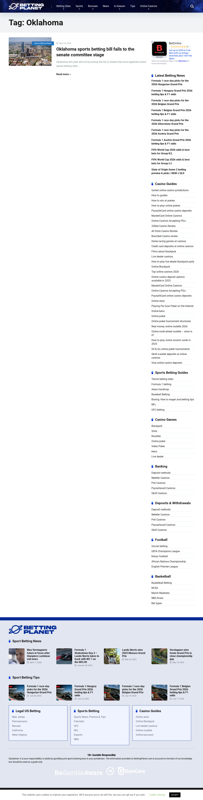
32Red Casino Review (163, 226)
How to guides (159, 195)
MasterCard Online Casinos (166, 215)
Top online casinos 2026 (165, 271)
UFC (76, 725)
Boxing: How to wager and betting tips (172, 399)
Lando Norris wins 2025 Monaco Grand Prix (133, 652)
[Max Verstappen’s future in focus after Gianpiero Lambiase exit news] (17, 663)
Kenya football (159, 556)
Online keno (158, 311)
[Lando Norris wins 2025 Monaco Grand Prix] (112, 663)
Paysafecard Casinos (163, 488)
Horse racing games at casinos (168, 241)
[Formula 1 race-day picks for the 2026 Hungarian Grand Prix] (17, 699)
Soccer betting (159, 546)
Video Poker (158, 446)
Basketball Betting (161, 582)
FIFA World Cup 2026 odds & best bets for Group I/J (170, 161)
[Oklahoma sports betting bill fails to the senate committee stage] (30, 51)
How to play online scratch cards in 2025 (171, 342)
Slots (154, 431)
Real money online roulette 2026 (169, 326)
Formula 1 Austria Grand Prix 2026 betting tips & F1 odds (171, 141)
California (17, 730)
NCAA (154, 587)
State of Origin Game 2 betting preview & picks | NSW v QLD (168, 171)
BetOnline (183, 61)
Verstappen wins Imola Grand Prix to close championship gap (181, 654)
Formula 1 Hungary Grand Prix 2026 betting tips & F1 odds (171, 92)
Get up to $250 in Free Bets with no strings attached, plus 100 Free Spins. (180, 54)
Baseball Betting (160, 394)
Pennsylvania (19, 721)
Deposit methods (160, 472)
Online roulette (144, 730)
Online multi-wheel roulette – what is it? (171, 333)
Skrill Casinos (159, 493)
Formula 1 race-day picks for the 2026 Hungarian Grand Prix (170, 82)
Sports (79, 6)
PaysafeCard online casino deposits (171, 210)
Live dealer (157, 456)
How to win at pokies (163, 200)
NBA (76, 739)
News (106, 6)
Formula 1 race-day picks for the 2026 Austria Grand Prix (170, 132)
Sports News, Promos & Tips (90, 716)
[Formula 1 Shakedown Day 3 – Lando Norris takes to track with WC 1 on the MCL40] (64, 663)
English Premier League (164, 566)
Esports (78, 734)
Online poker (158, 316)
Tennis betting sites (162, 379)
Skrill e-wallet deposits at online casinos (169, 356)
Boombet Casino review (164, 236)
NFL (153, 404)
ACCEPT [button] (175, 795)
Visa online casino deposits (166, 362)
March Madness (160, 592)
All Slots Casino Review (164, 231)
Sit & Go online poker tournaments (170, 349)
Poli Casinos (158, 482)
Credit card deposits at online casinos (172, 246)
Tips (132, 6)
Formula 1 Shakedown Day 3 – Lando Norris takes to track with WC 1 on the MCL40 (87, 656)
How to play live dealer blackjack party (172, 261)
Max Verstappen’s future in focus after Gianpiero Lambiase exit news (38, 654)
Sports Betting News (43, 43)
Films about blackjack (163, 251)
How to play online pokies (165, 205)
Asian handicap (160, 389)
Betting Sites (63, 6)
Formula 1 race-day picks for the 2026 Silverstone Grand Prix (170, 122)
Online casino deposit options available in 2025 (168, 278)
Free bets (79, 721)
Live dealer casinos (162, 256)
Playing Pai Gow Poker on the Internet (172, 306)
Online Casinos (148, 6)
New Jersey (18, 716)
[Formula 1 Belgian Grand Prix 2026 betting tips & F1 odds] (159, 699)
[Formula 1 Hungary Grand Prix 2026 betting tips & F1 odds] (64, 699)
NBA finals (157, 598)
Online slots (158, 300)
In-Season (119, 6)
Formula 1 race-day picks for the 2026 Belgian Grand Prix (170, 102)
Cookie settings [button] (157, 794)
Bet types (156, 603)
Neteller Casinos (160, 477)
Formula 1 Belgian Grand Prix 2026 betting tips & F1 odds (171, 112)
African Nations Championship (168, 561)
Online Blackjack (160, 266)
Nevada (16, 725)
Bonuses (93, 6)
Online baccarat (144, 734)
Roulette (156, 436)
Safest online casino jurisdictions (170, 190)
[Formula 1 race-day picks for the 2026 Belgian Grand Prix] (112, 699)
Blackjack (156, 426)
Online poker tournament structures (171, 321)
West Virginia (19, 734)
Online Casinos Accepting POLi (168, 220)
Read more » (63, 74)
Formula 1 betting (161, 384)
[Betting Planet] (26, 5)
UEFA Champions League (165, 551)
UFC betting (157, 409)
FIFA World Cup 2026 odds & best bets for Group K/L (170, 151)
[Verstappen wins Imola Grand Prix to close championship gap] (159, 663)
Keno (154, 451)
